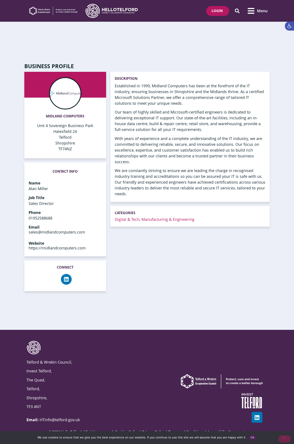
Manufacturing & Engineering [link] (167, 219)
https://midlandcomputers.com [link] (57, 247)
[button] (237, 10)
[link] (289, 26)
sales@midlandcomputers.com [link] (57, 232)
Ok (252, 437)
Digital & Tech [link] (127, 219)
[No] (285, 438)
